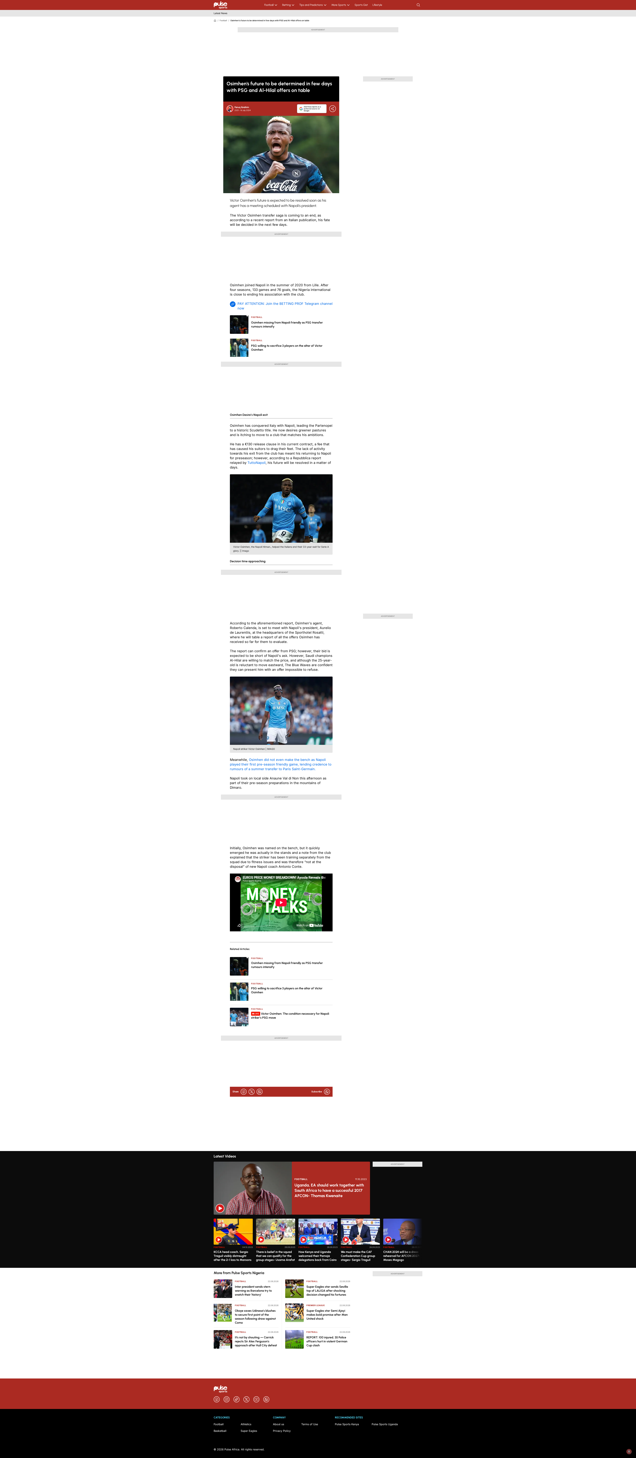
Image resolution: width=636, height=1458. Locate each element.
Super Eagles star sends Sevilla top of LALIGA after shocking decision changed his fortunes (327, 1290)
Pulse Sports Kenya (347, 1424)
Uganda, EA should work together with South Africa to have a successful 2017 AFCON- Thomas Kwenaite (329, 1190)
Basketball (220, 1430)
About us (278, 1424)
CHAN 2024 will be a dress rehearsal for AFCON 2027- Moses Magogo (401, 1256)
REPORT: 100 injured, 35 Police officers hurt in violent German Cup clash (326, 1341)
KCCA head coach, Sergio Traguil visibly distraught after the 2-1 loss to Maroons (232, 1256)
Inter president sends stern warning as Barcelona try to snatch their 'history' (253, 1290)
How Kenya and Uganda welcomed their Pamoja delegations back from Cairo (317, 1256)
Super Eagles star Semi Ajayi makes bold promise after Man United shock (327, 1314)
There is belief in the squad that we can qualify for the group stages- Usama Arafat (275, 1256)
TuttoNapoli (256, 463)
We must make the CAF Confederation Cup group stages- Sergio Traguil (358, 1256)
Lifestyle (377, 4)
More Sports (338, 4)
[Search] (418, 5)
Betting (286, 4)
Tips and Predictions (311, 4)
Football (269, 4)
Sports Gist (361, 4)
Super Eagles (249, 1430)
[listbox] (318, 1241)
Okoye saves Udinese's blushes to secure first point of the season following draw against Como (255, 1316)
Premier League (315, 1305)
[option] (233, 1242)
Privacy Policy (282, 1430)
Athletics (246, 1424)
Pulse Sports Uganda (385, 1424)
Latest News (220, 13)
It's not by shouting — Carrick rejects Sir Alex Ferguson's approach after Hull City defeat (256, 1341)
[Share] (332, 108)
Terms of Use (309, 1424)
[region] (318, 1241)
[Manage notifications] (629, 1451)
